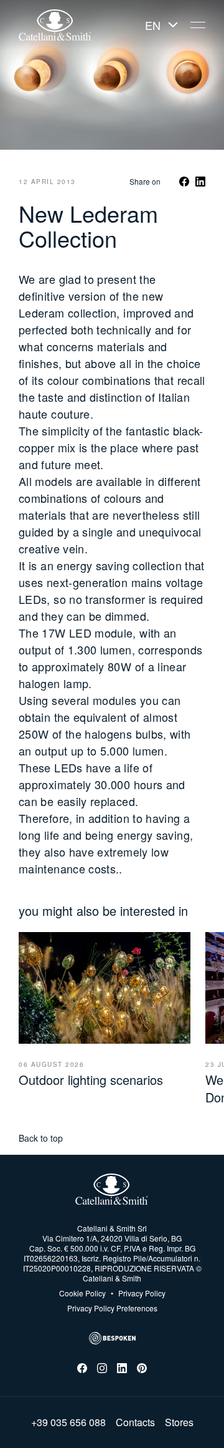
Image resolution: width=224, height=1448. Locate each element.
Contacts (135, 1422)
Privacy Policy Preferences (112, 1308)
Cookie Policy (82, 1293)
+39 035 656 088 (68, 1422)
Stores (179, 1422)
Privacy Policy (138, 1293)
